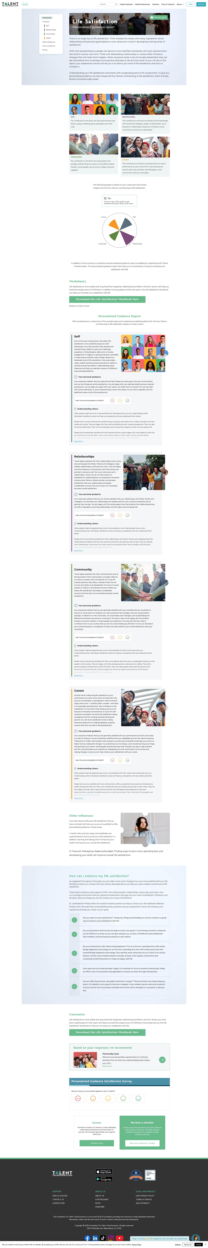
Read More (107, 1066)
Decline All (187, 1244)
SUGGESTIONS (59, 1203)
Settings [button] (178, 1244)
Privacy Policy (136, 1244)
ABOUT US (99, 1196)
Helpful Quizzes (126, 4)
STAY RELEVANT (102, 1200)
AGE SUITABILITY (143, 1203)
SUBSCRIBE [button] (99, 1207)
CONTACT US (58, 1200)
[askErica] (195, 1238)
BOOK (97, 1203)
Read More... (78, 441)
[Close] (205, 1244)
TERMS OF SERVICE (144, 1200)
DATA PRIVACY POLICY (145, 1196)
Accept (198, 1244)
